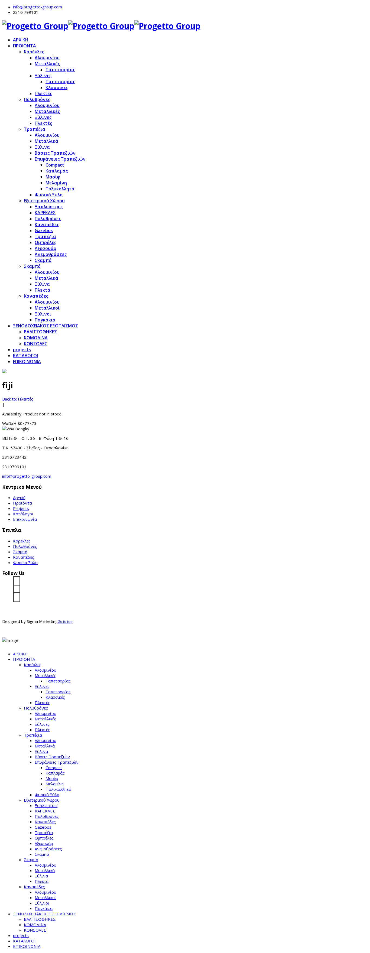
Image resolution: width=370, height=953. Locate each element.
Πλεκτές (43, 93)
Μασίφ (53, 177)
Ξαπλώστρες (49, 207)
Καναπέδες (47, 224)
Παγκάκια (45, 320)
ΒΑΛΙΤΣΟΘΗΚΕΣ (40, 332)
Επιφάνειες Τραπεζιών (60, 159)
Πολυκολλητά (60, 189)
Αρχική (19, 497)
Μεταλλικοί (47, 308)
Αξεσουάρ (45, 248)
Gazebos (44, 230)
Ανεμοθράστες (51, 254)
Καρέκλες (34, 52)
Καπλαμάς (57, 171)
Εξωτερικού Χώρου (44, 201)
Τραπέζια (34, 129)
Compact (55, 165)
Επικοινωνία (25, 519)
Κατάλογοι (23, 513)
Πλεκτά (42, 290)
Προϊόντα (22, 503)
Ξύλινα (42, 147)
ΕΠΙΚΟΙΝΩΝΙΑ (27, 362)
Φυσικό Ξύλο (49, 195)
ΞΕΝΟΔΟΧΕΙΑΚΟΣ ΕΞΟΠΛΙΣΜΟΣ (45, 326)
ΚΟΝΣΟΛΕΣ (35, 344)
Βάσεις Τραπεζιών (55, 153)
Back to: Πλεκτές (17, 399)
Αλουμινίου (47, 58)
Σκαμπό (43, 260)
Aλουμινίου (47, 302)
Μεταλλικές (47, 64)
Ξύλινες (43, 76)
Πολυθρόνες (37, 99)
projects (22, 350)
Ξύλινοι (43, 314)
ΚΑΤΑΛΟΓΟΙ (25, 356)
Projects (21, 508)
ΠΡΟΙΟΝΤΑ (24, 46)
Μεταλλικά (46, 141)
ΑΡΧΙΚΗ (20, 40)
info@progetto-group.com (37, 6)
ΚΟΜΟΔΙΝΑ (36, 338)
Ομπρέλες (45, 242)
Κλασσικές (57, 87)
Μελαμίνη (56, 183)
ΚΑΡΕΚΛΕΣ (45, 213)
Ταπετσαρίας (60, 70)
